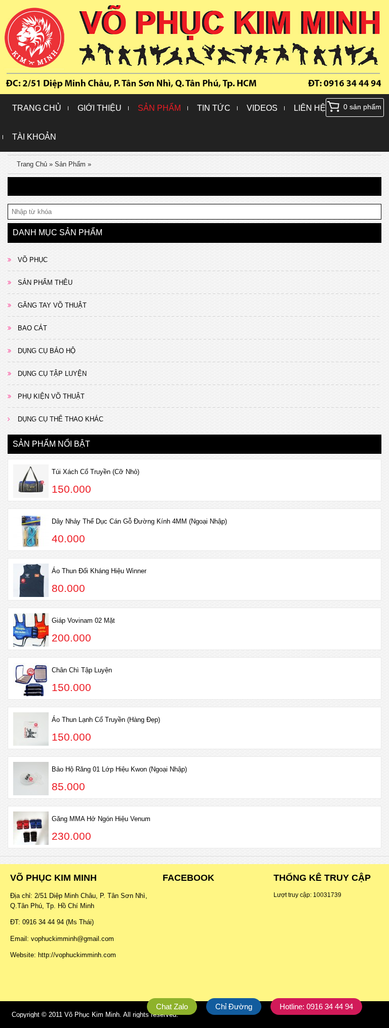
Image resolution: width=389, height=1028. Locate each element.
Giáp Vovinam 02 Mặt (83, 620)
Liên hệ (310, 108)
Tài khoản (34, 137)
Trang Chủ (36, 108)
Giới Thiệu (99, 108)
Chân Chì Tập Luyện (82, 670)
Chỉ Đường (233, 1006)
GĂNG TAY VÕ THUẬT (52, 305)
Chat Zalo (172, 1006)
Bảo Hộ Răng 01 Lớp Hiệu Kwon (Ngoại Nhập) (119, 769)
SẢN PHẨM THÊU (45, 282)
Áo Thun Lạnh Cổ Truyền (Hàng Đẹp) (106, 719)
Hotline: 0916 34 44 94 (316, 1006)
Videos (262, 108)
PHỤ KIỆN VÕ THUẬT (51, 396)
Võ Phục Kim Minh (92, 1014)
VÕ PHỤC (33, 260)
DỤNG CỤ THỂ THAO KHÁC (60, 419)
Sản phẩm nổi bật (51, 443)
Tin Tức (213, 108)
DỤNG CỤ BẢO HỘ (46, 351)
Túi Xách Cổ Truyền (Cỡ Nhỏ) (95, 472)
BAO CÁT (32, 328)
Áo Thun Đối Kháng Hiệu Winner (99, 571)
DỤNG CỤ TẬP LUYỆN (52, 373)
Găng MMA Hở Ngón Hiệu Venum (101, 819)
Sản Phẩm (159, 108)
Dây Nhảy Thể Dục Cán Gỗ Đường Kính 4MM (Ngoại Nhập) (139, 521)
